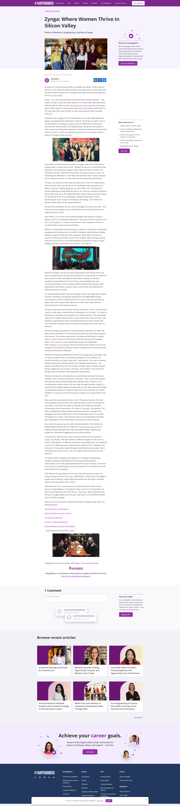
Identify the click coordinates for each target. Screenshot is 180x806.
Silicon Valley (57, 95)
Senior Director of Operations (57, 509)
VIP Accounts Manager (54, 517)
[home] (44, 3)
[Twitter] (44, 777)
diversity (85, 173)
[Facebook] (35, 777)
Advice (77, 3)
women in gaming (68, 124)
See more (137, 717)
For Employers (106, 3)
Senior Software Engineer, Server (58, 513)
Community (60, 3)
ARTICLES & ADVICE (53, 11)
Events (85, 3)
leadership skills (91, 355)
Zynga (47, 100)
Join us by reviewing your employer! (76, 576)
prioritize (66, 105)
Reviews (94, 3)
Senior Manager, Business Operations (60, 526)
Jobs (69, 3)
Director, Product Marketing (56, 522)
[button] (96, 80)
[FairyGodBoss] (44, 773)
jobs (62, 111)
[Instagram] (40, 777)
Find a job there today (89, 563)
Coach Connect (120, 3)
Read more (100, 801)
